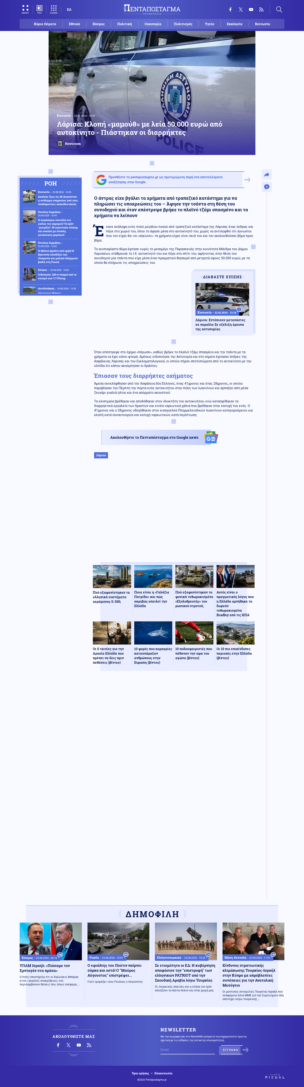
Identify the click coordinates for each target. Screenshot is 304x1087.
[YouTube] (251, 9)
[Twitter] (241, 9)
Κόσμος (99, 24)
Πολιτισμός (183, 24)
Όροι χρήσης (140, 1073)
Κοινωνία (262, 24)
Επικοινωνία (163, 1073)
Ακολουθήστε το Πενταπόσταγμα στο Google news (154, 437)
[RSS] (261, 9)
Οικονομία (153, 24)
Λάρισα (101, 455)
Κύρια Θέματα (45, 24)
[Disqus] (173, 734)
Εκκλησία (234, 24)
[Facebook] (230, 9)
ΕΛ (69, 9)
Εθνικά (74, 24)
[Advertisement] (173, 515)
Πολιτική (124, 24)
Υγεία (209, 24)
